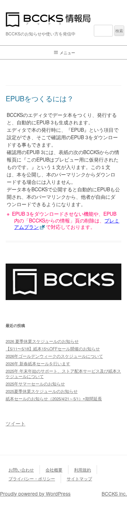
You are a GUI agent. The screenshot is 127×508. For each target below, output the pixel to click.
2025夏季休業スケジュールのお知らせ (42, 391)
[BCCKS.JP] (63, 297)
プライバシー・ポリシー (31, 478)
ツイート (15, 423)
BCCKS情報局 (63, 19)
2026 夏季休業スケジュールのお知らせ (42, 341)
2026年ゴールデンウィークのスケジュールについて (54, 356)
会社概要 (54, 470)
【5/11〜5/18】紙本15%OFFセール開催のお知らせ (53, 348)
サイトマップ (79, 478)
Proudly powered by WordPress (35, 493)
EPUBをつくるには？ (40, 98)
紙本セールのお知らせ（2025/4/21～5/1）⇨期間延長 (54, 398)
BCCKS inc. (114, 493)
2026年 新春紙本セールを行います (38, 363)
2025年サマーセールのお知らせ (35, 383)
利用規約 (82, 470)
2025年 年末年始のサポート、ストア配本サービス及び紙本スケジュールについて (63, 373)
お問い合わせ (21, 470)
